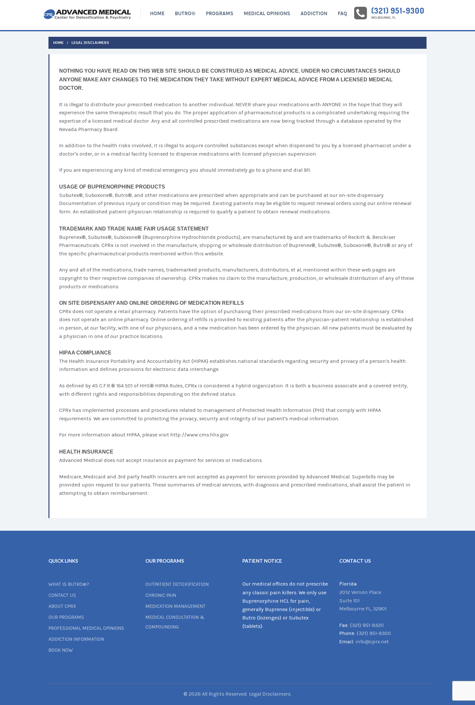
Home (157, 13)
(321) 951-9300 (397, 10)
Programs (219, 13)
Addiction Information (76, 639)
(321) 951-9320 (367, 625)
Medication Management (175, 606)
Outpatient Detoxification (177, 584)
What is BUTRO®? (68, 584)
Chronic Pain (160, 595)
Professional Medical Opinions (86, 628)
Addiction (314, 13)
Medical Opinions (267, 13)
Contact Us (62, 595)
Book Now (60, 650)
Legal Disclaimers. (270, 694)
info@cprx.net (372, 642)
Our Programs (66, 617)
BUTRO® (185, 13)
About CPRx (62, 606)
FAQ (342, 13)
